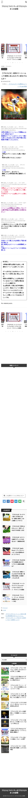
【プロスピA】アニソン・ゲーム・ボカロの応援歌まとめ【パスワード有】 (18, 686)
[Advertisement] (14, 26)
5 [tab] (15, 62)
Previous (2, 53)
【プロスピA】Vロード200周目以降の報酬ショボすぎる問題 (18, 747)
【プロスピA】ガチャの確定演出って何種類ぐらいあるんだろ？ (18, 713)
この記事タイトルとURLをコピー (15, 495)
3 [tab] (10, 62)
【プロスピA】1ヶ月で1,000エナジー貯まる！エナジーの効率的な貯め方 (18, 704)
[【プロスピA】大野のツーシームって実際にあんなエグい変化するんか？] (16, 501)
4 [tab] (13, 62)
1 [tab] (6, 62)
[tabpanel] (14, 51)
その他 (4, 610)
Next (25, 53)
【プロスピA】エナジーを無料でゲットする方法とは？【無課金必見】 (18, 539)
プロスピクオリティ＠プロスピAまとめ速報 (14, 7)
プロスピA (5, 607)
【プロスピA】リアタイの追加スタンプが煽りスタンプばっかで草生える (18, 721)
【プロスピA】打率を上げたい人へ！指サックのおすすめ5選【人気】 (18, 528)
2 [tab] (8, 62)
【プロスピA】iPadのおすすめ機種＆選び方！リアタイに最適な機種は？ (14, 57)
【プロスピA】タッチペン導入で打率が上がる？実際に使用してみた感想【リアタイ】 (18, 695)
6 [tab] (17, 62)
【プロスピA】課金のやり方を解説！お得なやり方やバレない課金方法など (18, 678)
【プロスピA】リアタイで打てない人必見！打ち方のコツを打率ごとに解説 (18, 669)
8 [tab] (22, 62)
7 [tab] (20, 62)
